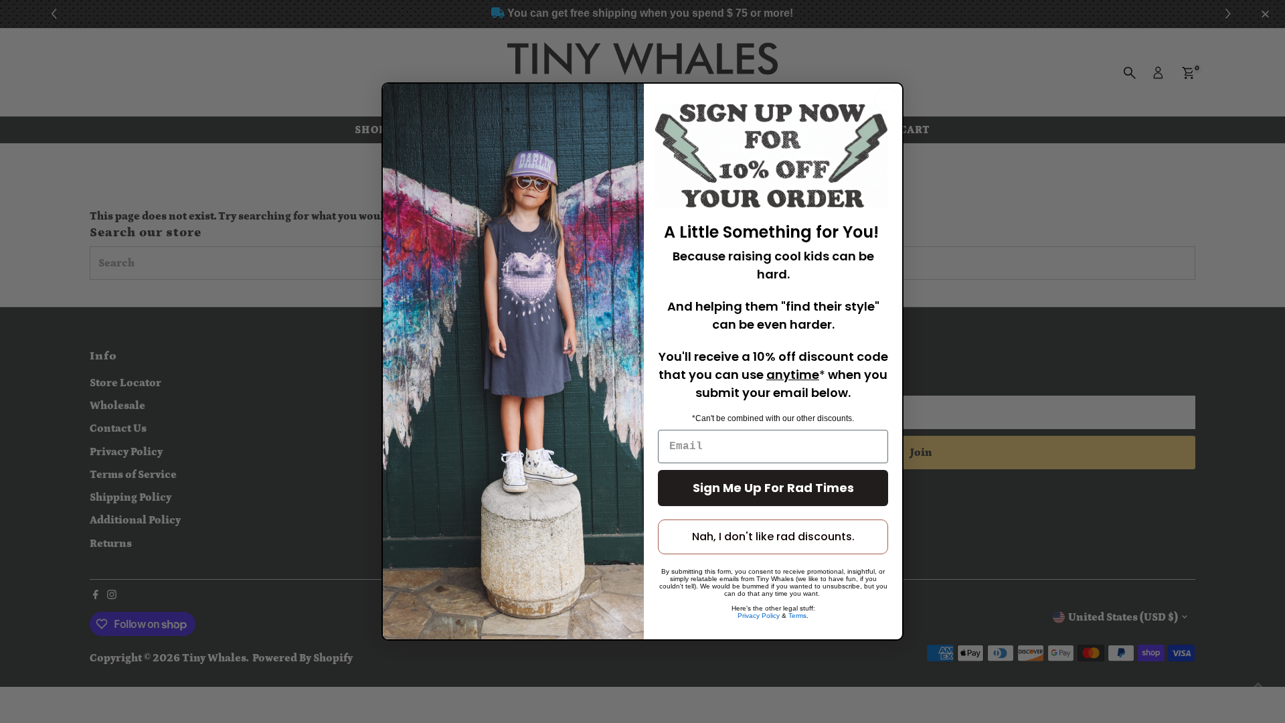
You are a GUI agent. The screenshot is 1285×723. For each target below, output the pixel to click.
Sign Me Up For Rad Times (773, 487)
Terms (797, 615)
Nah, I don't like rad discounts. (773, 536)
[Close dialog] (886, 99)
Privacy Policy (759, 615)
